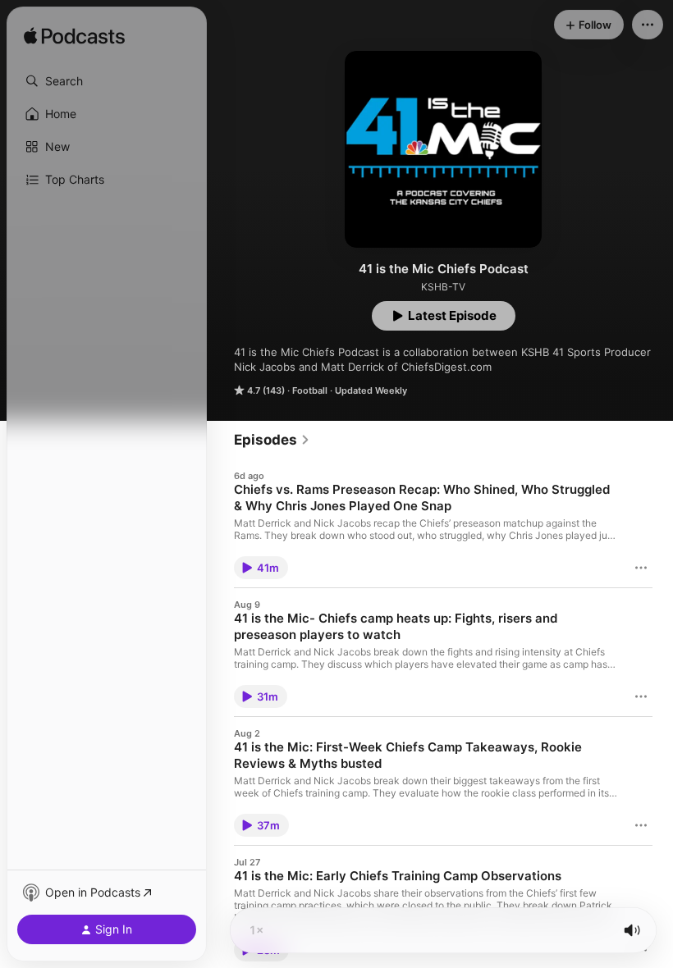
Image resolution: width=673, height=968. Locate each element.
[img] (74, 37)
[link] (272, 440)
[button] (106, 81)
